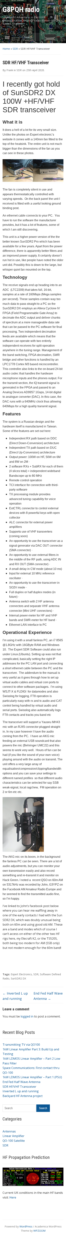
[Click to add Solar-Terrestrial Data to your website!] (33, 1176)
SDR (15, 48)
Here (12, 1197)
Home (6, 48)
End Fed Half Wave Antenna (21, 1082)
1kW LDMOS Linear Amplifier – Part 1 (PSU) (32, 1077)
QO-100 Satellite (14, 1141)
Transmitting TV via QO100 (21, 1045)
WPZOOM (39, 1230)
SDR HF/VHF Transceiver (19, 1087)
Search (59, 37)
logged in (27, 1016)
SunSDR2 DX (18, 978)
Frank (9, 70)
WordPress (25, 1226)
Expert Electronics (21, 974)
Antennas (9, 1131)
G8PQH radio (21, 9)
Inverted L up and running (21, 1091)
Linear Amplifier (13, 1136)
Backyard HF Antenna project (23, 1096)
